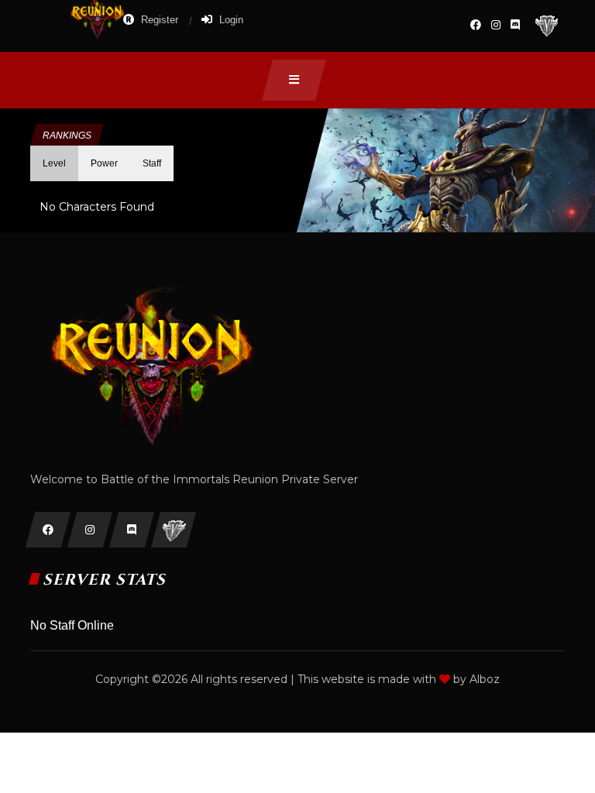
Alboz (484, 679)
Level (54, 163)
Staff (152, 163)
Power (104, 163)
